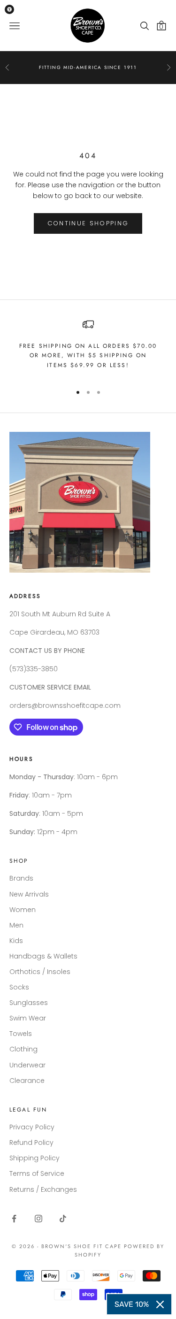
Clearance (27, 1080)
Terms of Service (36, 1173)
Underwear (27, 1065)
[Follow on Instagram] (38, 1218)
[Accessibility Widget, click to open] (9, 9)
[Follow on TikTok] (63, 1218)
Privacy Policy (31, 1127)
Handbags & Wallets (43, 956)
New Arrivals (29, 894)
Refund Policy (31, 1142)
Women (22, 909)
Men (16, 925)
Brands (21, 878)
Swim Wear (27, 1018)
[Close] (160, 1304)
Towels (20, 1033)
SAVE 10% (132, 1304)
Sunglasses (28, 1002)
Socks (19, 987)
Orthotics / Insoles (39, 971)
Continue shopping (88, 223)
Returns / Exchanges (43, 1189)
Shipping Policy (34, 1158)
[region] (88, 347)
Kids (16, 940)
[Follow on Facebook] (14, 1218)
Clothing (23, 1049)
